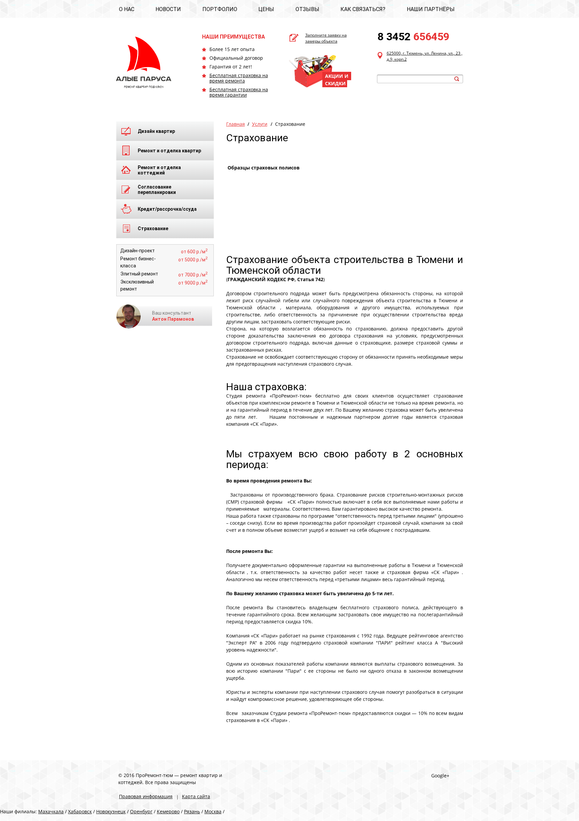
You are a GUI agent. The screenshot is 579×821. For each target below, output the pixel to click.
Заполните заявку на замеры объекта (326, 38)
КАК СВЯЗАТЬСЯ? (362, 9)
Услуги (259, 124)
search (456, 79)
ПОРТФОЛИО (219, 9)
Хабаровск (80, 811)
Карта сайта (196, 796)
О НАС (126, 9)
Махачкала (51, 811)
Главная (235, 124)
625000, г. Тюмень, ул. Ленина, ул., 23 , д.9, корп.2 (424, 56)
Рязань (192, 811)
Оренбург (141, 811)
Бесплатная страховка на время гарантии (238, 92)
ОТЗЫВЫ (307, 9)
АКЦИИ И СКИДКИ (336, 80)
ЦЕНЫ (266, 9)
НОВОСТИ (168, 9)
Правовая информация (146, 796)
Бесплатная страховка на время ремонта (238, 78)
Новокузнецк (111, 811)
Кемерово (168, 811)
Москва (212, 811)
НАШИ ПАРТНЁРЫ (431, 9)
